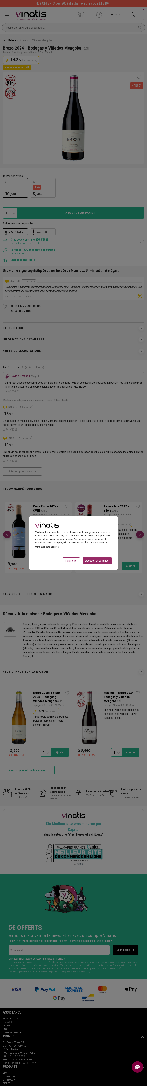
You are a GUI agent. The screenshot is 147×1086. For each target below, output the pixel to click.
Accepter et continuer (97, 560)
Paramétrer (71, 560)
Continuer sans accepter (47, 546)
